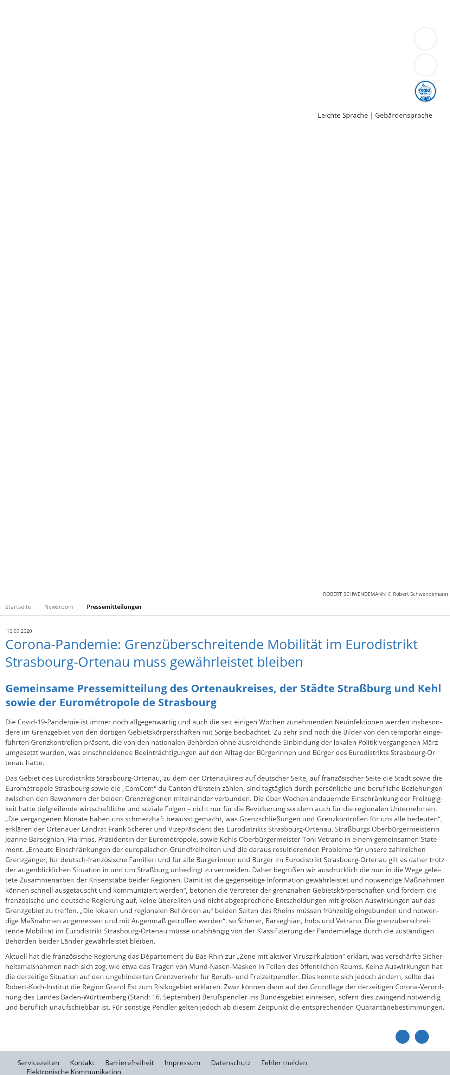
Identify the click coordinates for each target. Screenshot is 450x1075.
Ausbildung (138, 86)
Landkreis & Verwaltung (37, 32)
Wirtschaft (342, 13)
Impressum (182, 1062)
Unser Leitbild (299, 86)
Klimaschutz (330, 40)
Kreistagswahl (169, 67)
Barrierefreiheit (129, 1062)
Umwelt (411, 13)
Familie (167, 13)
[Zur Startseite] (61, 187)
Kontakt (82, 1062)
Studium (171, 86)
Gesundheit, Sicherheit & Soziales (129, 40)
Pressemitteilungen (50, 104)
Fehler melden (284, 1062)
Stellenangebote (45, 86)
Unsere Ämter (22, 22)
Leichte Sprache (343, 115)
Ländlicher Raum (282, 40)
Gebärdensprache (403, 115)
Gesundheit (378, 13)
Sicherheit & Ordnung (290, 13)
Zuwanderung (231, 40)
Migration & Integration (217, 13)
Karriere (13, 77)
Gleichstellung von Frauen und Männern (83, 49)
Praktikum (202, 86)
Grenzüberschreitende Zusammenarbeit (213, 49)
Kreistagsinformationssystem (65, 67)
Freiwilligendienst (248, 86)
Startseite (18, 607)
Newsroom (17, 95)
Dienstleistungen (26, 4)
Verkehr (141, 13)
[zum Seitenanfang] (422, 1037)
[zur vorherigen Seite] (403, 1037)
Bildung (195, 40)
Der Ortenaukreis (47, 40)
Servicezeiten (38, 1062)
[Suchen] (425, 65)
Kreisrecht (129, 67)
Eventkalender (95, 86)
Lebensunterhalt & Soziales (84, 13)
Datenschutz (231, 1062)
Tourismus (367, 40)
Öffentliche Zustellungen (121, 104)
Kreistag (13, 59)
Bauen (29, 13)
